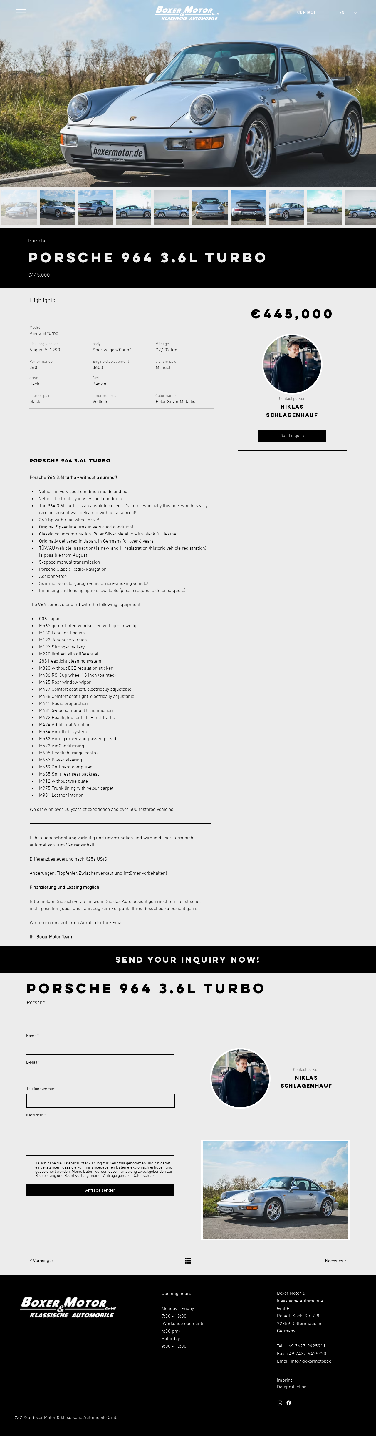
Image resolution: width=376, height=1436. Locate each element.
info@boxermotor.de (311, 1362)
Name (31, 1036)
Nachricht (34, 1116)
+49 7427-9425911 (306, 1346)
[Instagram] (280, 1403)
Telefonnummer (40, 1089)
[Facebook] (289, 1403)
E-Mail (31, 1063)
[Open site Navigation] (21, 13)
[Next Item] (358, 94)
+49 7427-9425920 (306, 1354)
